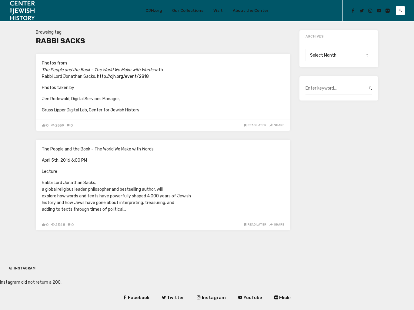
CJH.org (153, 10)
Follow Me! (26, 273)
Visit (218, 10)
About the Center (251, 10)
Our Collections (187, 10)
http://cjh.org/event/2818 (123, 76)
